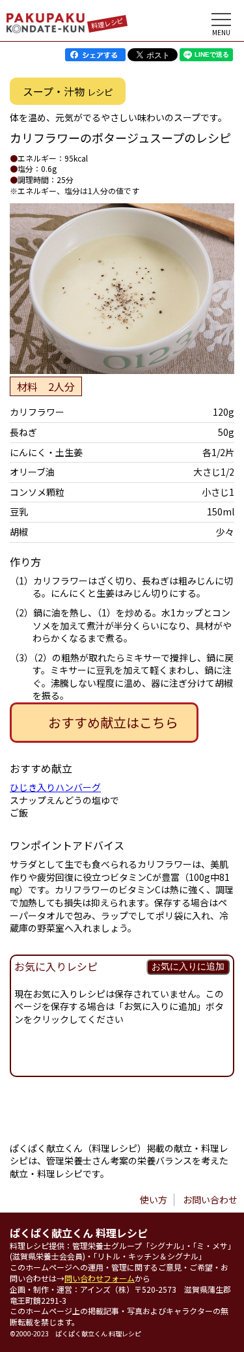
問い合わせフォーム (99, 1278)
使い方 (153, 1199)
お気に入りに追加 (188, 966)
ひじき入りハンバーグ (55, 787)
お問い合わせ (210, 1199)
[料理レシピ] (46, 29)
